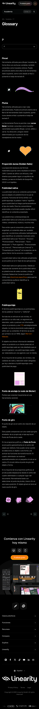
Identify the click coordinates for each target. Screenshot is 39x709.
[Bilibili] (33, 660)
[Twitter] (15, 660)
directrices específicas (18, 277)
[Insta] (6, 660)
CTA (22, 325)
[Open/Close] (35, 3)
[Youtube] (24, 660)
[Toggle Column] (35, 616)
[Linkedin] (29, 660)
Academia (8, 12)
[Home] (8, 3)
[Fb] (10, 660)
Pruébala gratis (19, 557)
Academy (9, 19)
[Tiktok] (19, 660)
